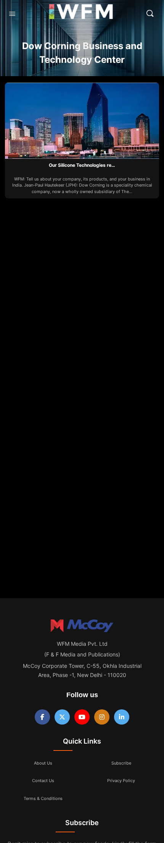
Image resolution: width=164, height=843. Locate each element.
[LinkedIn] (121, 717)
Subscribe (121, 763)
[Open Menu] (12, 13)
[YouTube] (82, 717)
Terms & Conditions (43, 798)
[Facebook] (42, 717)
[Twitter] (62, 717)
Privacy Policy (121, 780)
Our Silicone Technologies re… (82, 165)
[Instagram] (101, 717)
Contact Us (43, 780)
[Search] (149, 13)
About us (43, 763)
